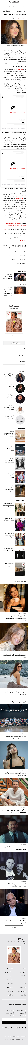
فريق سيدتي (10, 983)
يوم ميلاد (22, 259)
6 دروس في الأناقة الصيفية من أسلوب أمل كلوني (9, 520)
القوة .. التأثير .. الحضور (21, 349)
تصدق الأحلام (22, 355)
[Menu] (25, 2)
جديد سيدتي (21, 428)
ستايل (24, 979)
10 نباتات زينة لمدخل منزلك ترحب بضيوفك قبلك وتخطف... (8, 505)
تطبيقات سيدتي (9, 987)
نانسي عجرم (20, 69)
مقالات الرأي (22, 371)
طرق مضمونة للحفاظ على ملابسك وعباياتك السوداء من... (8, 550)
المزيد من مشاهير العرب (17, 701)
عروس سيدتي (23, 987)
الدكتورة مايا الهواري (10, 397)
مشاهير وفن (22, 1013)
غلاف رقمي (10, 991)
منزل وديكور (11, 431)
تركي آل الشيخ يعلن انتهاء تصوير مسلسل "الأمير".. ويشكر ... (9, 448)
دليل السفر (23, 995)
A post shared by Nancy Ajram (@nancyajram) (13, 128)
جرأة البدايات (22, 361)
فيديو (24, 968)
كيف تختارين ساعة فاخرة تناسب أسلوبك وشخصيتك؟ (9, 565)
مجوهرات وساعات (22, 613)
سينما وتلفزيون (23, 653)
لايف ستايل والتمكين (20, 1010)
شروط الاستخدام (23, 1036)
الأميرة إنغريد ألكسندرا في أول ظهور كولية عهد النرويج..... (8, 475)
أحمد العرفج (11, 409)
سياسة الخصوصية (16, 1036)
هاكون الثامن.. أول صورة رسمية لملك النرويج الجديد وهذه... (9, 536)
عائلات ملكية (11, 472)
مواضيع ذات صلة (20, 581)
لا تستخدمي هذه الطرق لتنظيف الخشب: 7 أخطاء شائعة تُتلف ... (9, 435)
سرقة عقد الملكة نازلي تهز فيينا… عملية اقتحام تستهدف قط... (9, 462)
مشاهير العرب (16, 252)
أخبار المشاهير (21, 256)
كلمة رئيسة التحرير (16, 343)
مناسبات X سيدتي (9, 972)
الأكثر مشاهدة (20, 500)
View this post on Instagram (17, 112)
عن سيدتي (10, 976)
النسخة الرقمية (14, 335)
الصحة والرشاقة (9, 1010)
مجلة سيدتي (10, 968)
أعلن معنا (9, 1036)
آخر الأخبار (10, 995)
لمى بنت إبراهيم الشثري (9, 376)
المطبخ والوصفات (9, 1013)
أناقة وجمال (22, 1016)
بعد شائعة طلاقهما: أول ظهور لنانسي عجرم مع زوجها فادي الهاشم (15, 224)
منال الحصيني (11, 418)
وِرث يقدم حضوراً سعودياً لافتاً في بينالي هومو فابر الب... (9, 489)
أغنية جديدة (14, 259)
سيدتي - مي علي (22, 18)
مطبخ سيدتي (23, 972)
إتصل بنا (5, 1036)
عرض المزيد (14, 927)
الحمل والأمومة (9, 1016)
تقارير (25, 983)
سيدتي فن (23, 240)
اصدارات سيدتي (22, 991)
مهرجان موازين (19, 198)
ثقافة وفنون (11, 458)
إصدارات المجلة (14, 306)
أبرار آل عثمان (11, 386)
